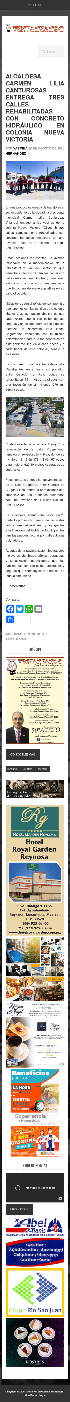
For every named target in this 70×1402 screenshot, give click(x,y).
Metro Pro (31, 1391)
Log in (42, 1395)
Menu (38, 5)
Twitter (42, 769)
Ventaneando (35, 28)
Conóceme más (22, 754)
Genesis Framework (52, 1391)
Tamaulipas (16, 639)
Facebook (12, 769)
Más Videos (19, 1209)
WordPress (31, 1395)
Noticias (39, 634)
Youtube (27, 769)
